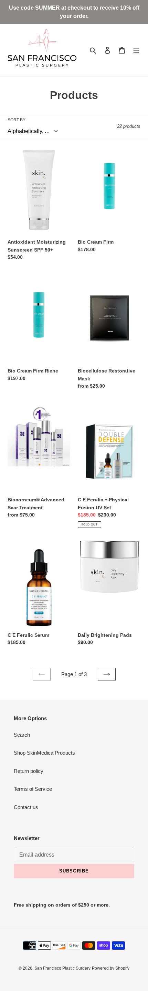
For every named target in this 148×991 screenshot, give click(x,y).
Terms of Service (33, 789)
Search (22, 735)
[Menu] (136, 50)
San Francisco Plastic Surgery (62, 968)
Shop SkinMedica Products (44, 753)
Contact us (26, 807)
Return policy (28, 771)
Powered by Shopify (110, 968)
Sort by (16, 120)
